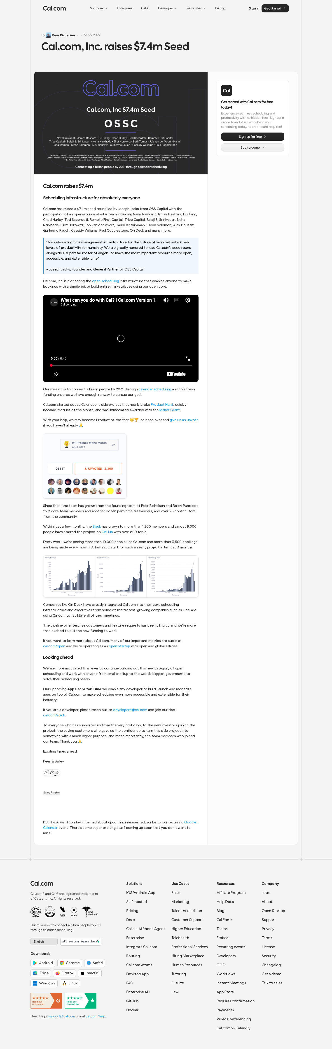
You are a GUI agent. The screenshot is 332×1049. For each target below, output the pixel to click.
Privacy (268, 929)
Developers (226, 956)
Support (269, 920)
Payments (225, 1010)
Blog (220, 911)
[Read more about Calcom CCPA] (62, 912)
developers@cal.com (130, 710)
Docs (130, 920)
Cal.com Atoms (139, 965)
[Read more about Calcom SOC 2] (50, 911)
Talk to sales (272, 983)
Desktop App (137, 974)
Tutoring (178, 974)
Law (174, 992)
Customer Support (187, 920)
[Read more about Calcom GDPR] (74, 912)
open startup (119, 646)
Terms (267, 938)
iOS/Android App (140, 893)
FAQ (129, 983)
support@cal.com (61, 1016)
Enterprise (135, 938)
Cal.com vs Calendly (233, 1028)
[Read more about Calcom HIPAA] (90, 912)
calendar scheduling (155, 389)
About (267, 902)
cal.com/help (95, 1016)
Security (269, 956)
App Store (225, 992)
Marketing (180, 902)
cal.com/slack (54, 715)
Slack (97, 526)
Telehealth (180, 938)
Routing (133, 956)
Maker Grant (169, 410)
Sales (175, 893)
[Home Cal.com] (54, 8)
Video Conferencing (234, 1019)
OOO (221, 965)
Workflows (226, 974)
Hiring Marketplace (187, 956)
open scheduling (105, 281)
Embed (223, 938)
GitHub (107, 532)
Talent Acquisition (186, 911)
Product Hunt (162, 404)
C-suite (177, 983)
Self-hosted (136, 902)
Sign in (254, 8)
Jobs (266, 893)
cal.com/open (54, 646)
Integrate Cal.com (141, 947)
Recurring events (231, 947)
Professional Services (189, 947)
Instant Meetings (231, 983)
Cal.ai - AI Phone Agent (145, 929)
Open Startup (273, 911)
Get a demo (271, 974)
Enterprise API (138, 992)
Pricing (132, 911)
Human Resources (186, 965)
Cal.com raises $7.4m (68, 186)
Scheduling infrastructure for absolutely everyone (91, 198)
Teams (222, 929)
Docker (132, 1010)
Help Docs (225, 902)
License (268, 947)
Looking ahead (58, 657)
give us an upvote (184, 420)
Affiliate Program (231, 893)
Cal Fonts (225, 920)
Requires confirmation (236, 1001)
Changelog (271, 965)
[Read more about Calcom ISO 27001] (35, 912)
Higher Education (186, 929)
